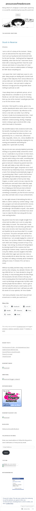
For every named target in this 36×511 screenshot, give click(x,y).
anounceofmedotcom (18, 3)
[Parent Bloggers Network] (12, 406)
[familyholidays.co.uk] (9, 465)
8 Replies (5, 47)
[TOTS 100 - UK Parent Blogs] (10, 464)
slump (21, 329)
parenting (16, 329)
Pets (17, 485)
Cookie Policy (9, 503)
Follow (6, 453)
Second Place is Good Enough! (11, 352)
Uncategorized (21, 326)
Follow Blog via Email (9, 435)
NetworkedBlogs (16, 478)
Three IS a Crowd (7, 354)
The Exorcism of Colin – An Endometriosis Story (15, 347)
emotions (5, 329)
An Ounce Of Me (17, 481)
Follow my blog (18, 488)
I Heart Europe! (6, 356)
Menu (18, 14)
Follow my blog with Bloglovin (10, 429)
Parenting (15, 484)
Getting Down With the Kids (10, 350)
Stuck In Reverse (9, 42)
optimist (10, 329)
